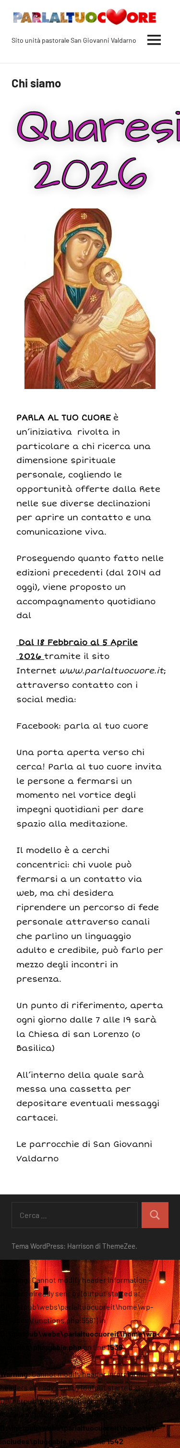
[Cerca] (155, 1215)
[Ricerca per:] (75, 1215)
